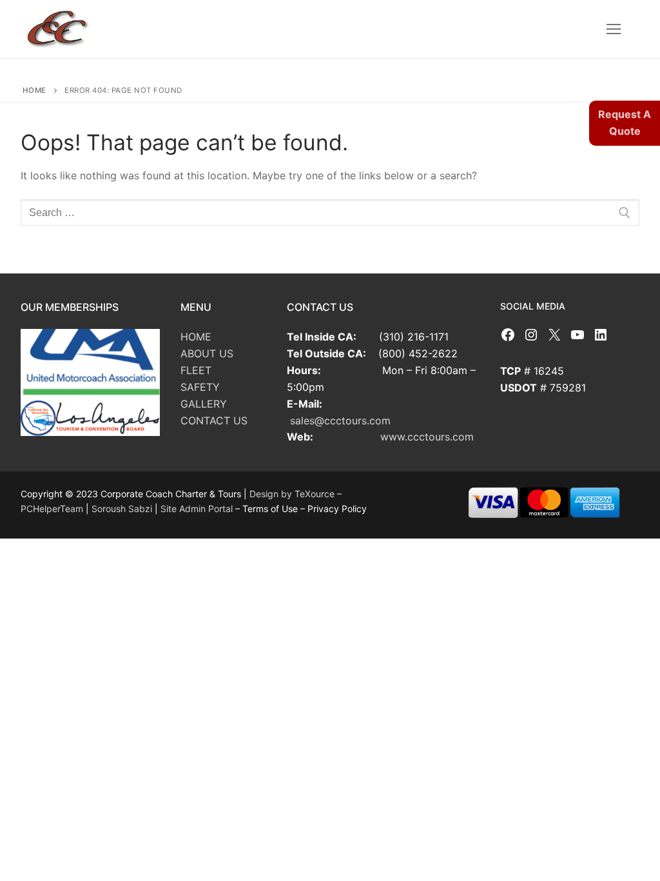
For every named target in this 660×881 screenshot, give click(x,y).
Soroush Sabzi (122, 508)
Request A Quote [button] (624, 122)
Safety (200, 387)
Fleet (195, 370)
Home (34, 90)
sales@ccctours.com (340, 420)
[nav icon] (613, 29)
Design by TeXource (293, 493)
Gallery (203, 403)
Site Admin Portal (197, 508)
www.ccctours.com (427, 436)
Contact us (214, 420)
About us (206, 353)
